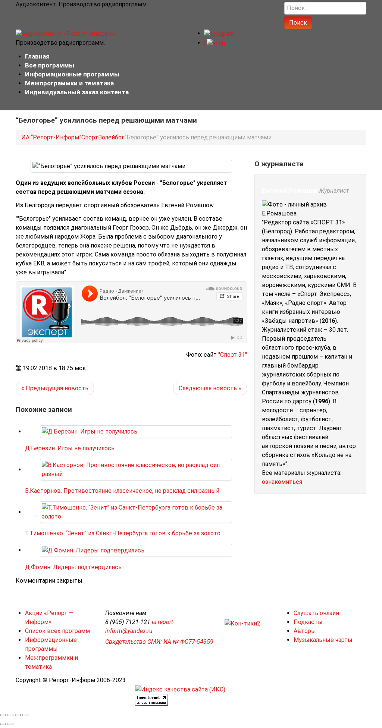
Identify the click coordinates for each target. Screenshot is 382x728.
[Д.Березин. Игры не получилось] (89, 431)
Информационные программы (72, 74)
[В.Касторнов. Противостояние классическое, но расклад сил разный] (136, 469)
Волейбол (111, 137)
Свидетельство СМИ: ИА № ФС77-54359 (159, 641)
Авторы (305, 630)
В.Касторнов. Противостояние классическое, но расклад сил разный (122, 490)
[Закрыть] (3, 715)
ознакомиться (282, 481)
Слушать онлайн (316, 613)
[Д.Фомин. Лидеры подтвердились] (93, 550)
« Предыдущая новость (54, 388)
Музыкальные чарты (323, 639)
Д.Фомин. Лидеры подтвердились (73, 567)
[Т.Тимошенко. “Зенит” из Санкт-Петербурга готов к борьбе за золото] (136, 512)
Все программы (49, 65)
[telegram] (219, 33)
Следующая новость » (210, 388)
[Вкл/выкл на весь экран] (18, 715)
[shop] (214, 42)
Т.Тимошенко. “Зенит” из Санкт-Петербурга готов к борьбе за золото (122, 533)
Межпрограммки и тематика (69, 83)
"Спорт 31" (232, 354)
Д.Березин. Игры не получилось (70, 448)
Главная (37, 56)
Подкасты (308, 621)
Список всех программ (57, 630)
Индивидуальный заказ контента (77, 92)
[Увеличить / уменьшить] (25, 715)
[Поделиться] (10, 715)
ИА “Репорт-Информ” (51, 137)
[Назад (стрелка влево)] (3, 724)
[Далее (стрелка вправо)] (10, 724)
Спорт (89, 137)
